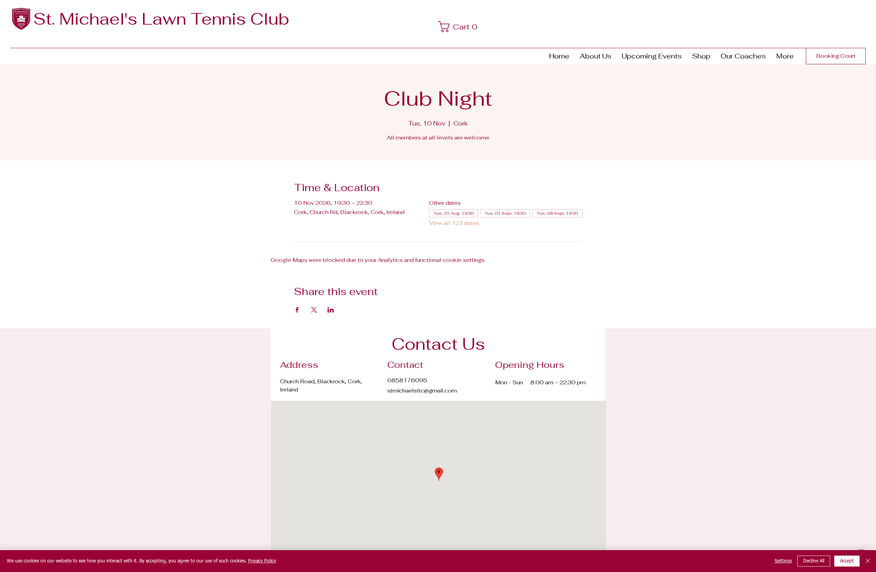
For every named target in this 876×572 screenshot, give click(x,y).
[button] (460, 26)
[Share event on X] (314, 309)
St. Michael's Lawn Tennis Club (161, 18)
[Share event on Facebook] (297, 309)
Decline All (813, 561)
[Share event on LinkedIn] (330, 309)
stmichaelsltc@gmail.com (422, 390)
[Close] (868, 561)
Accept (847, 561)
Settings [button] (783, 561)
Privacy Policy (262, 561)
